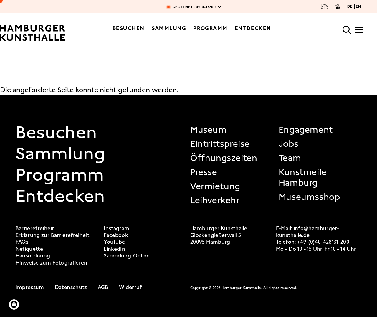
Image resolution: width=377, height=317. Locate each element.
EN (358, 6)
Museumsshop (309, 196)
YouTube (114, 242)
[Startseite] (32, 33)
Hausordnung (33, 255)
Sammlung (169, 28)
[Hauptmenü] (359, 31)
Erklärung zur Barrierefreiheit (53, 235)
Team (290, 158)
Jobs (288, 143)
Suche (347, 30)
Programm (210, 28)
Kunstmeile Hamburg (303, 177)
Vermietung (215, 186)
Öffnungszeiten (223, 158)
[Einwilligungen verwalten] (14, 304)
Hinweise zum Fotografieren (51, 263)
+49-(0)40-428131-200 (323, 241)
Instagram (116, 228)
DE (350, 6)
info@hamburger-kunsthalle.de (307, 232)
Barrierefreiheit (35, 228)
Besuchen (129, 28)
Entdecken (253, 28)
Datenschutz (71, 287)
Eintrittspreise (220, 143)
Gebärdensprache (337, 6)
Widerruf (130, 287)
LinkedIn (114, 249)
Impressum (30, 287)
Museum (208, 129)
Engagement (306, 129)
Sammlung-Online (127, 255)
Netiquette (29, 249)
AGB (103, 287)
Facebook (116, 235)
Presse (203, 172)
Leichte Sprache (325, 6)
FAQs (22, 242)
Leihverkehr (215, 200)
